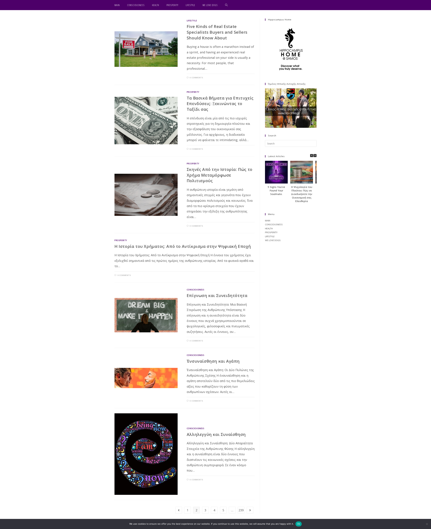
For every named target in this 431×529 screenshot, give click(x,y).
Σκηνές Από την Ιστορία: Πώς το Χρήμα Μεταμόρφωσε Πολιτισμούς (219, 175)
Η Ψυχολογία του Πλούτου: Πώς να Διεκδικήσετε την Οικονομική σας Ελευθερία (301, 194)
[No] (426, 524)
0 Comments (196, 77)
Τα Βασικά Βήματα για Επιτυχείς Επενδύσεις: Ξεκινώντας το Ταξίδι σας (220, 103)
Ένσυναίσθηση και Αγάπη (213, 361)
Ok (298, 523)
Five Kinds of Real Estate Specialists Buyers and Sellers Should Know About (217, 32)
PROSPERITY (193, 92)
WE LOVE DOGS (273, 240)
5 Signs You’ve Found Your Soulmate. (276, 190)
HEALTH (269, 228)
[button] (315, 155)
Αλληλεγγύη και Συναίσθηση (216, 434)
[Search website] (226, 5)
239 (241, 510)
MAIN (267, 220)
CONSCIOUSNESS (195, 289)
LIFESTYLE (192, 20)
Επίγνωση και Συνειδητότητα (217, 295)
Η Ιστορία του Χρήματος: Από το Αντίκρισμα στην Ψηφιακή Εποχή (182, 246)
